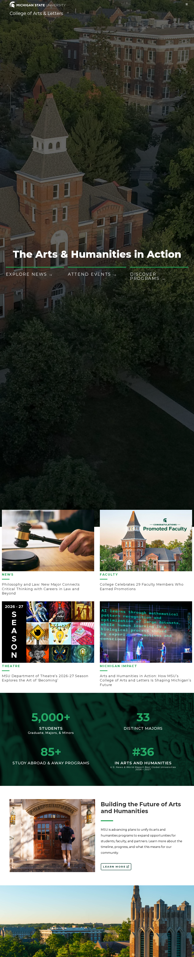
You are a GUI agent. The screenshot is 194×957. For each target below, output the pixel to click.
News (8, 574)
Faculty (109, 574)
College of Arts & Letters (36, 13)
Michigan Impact (118, 666)
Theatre (11, 666)
